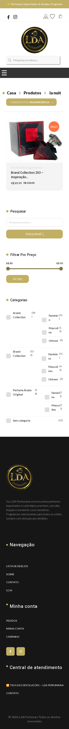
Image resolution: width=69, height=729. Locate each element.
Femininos (37, 167)
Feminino (53, 317)
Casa (11, 92)
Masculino (53, 330)
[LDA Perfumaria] (34, 40)
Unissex (53, 340)
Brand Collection (20, 167)
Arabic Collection (19, 315)
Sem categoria (21, 420)
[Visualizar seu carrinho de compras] (60, 16)
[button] (33, 161)
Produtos (32, 92)
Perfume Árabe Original (22, 392)
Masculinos (53, 369)
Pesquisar (33, 234)
